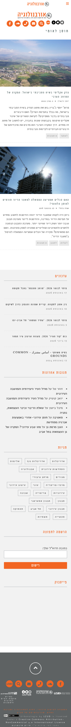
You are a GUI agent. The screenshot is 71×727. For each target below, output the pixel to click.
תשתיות (43, 516)
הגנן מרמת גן (54, 427)
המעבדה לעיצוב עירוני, (51, 709)
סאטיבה (58, 417)
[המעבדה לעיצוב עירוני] (48, 23)
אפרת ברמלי (64, 208)
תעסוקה (18, 508)
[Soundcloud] (18, 22)
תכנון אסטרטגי (40, 500)
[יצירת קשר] (26, 22)
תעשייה (60, 516)
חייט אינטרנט (21, 725)
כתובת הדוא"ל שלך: (54, 548)
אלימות (15, 461)
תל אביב (36, 508)
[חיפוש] (41, 22)
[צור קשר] (39, 686)
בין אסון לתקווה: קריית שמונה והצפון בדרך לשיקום (36, 304)
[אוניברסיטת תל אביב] (58, 23)
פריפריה (41, 493)
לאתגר (64, 135)
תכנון (61, 500)
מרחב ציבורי (41, 477)
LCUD (47, 716)
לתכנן (53, 242)
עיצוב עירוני (17, 485)
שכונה (24, 493)
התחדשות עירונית (53, 469)
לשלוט (64, 242)
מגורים (60, 477)
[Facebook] (10, 22)
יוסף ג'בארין (63, 101)
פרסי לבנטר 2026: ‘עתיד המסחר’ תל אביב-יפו (39, 320)
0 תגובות (52, 135)
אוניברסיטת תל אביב (31, 712)
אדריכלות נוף (36, 461)
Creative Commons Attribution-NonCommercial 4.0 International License (35, 721)
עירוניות (59, 493)
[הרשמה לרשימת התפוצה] (33, 22)
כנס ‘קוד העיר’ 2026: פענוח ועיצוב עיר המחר (39, 336)
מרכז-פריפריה (55, 485)
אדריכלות (58, 461)
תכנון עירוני (57, 508)
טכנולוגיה (27, 469)
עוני (36, 485)
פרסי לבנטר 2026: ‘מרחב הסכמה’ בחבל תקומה (39, 288)
